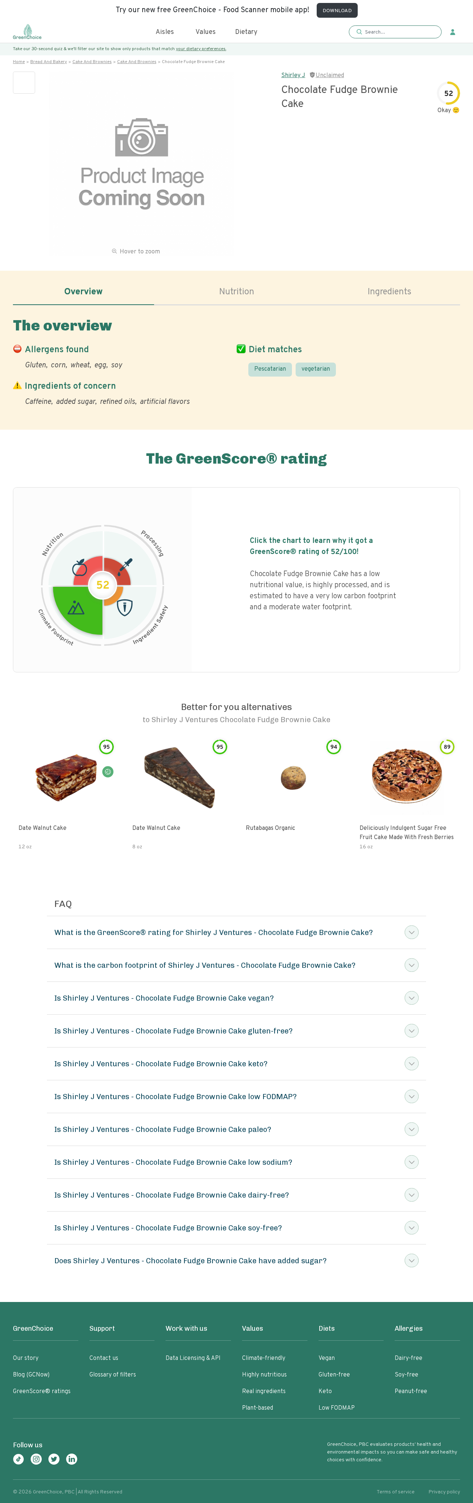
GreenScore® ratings (42, 1391)
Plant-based (257, 1408)
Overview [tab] (83, 292)
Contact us (103, 1358)
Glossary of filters (112, 1375)
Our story (25, 1358)
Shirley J (293, 75)
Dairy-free (408, 1358)
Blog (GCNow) (31, 1375)
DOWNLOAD (337, 11)
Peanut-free (411, 1391)
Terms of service (396, 1492)
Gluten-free (334, 1375)
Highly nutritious (264, 1375)
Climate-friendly (263, 1358)
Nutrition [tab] (236, 292)
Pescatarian (270, 369)
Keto (325, 1391)
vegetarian (316, 369)
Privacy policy (444, 1492)
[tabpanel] (236, 360)
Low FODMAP (337, 1408)
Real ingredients (264, 1391)
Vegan (327, 1358)
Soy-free (406, 1375)
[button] (395, 32)
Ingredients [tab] (389, 292)
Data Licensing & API (193, 1358)
